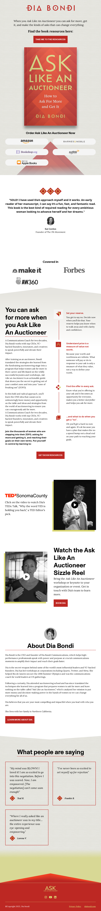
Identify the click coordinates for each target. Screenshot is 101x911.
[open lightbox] (75, 505)
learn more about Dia (19, 719)
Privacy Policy (75, 906)
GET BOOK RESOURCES (50, 455)
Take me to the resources (50, 39)
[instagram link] (45, 897)
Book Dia (61, 603)
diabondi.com (90, 906)
